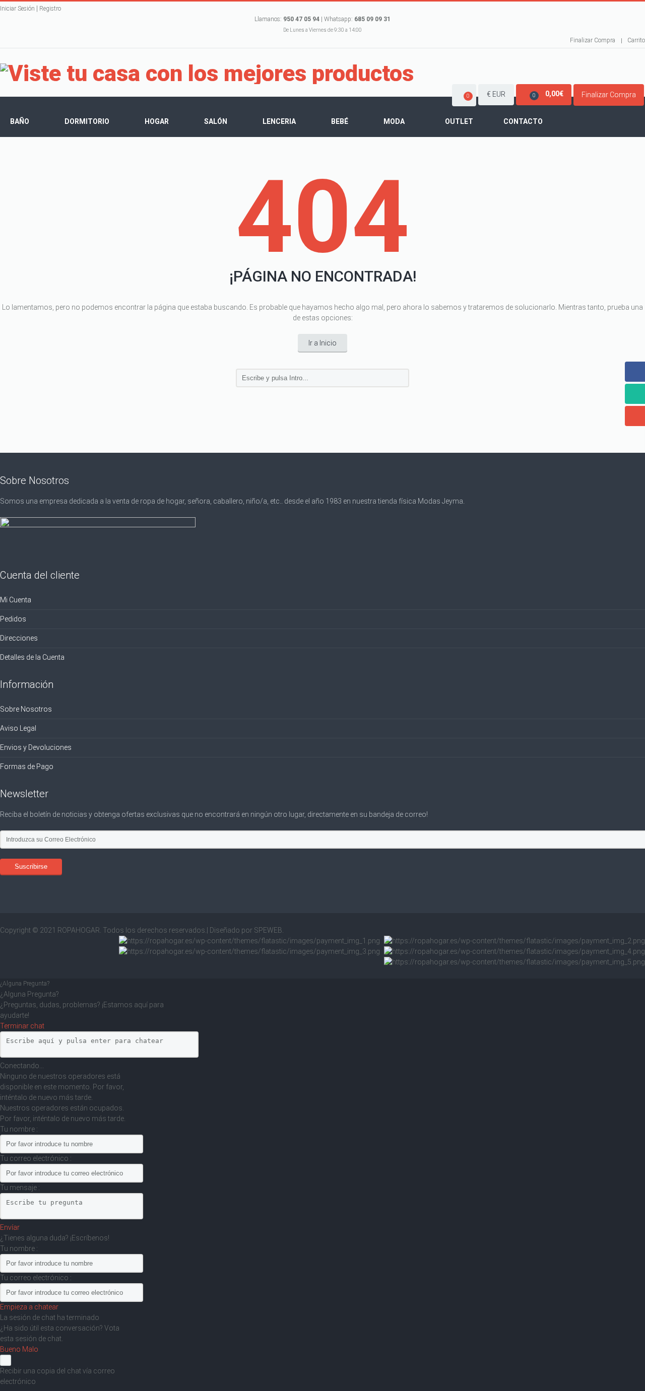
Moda (394, 121)
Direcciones (19, 638)
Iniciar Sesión (17, 8)
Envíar (10, 1227)
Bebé (339, 121)
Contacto (523, 121)
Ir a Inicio (322, 343)
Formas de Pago (26, 766)
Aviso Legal (18, 728)
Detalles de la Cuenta (32, 657)
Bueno (11, 1349)
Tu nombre (18, 1129)
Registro (50, 8)
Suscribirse (31, 866)
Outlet (459, 121)
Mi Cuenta (15, 600)
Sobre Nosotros (26, 709)
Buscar (400, 378)
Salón (215, 121)
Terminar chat (22, 1026)
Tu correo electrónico (35, 1158)
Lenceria (279, 121)
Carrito (636, 40)
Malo (30, 1349)
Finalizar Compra (592, 40)
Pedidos (13, 619)
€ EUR (496, 94)
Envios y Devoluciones (36, 747)
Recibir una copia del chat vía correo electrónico (57, 1376)
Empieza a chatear (29, 1307)
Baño (19, 121)
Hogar (157, 121)
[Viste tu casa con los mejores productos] (207, 73)
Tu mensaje (19, 1188)
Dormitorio (86, 121)
